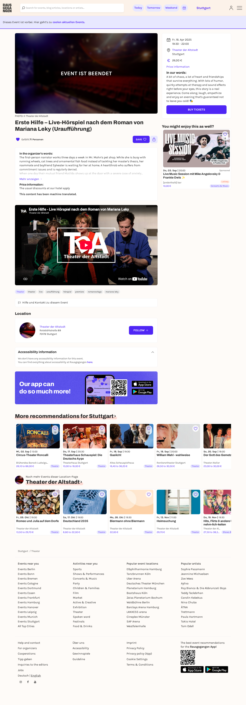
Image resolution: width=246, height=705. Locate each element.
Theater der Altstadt (185, 50)
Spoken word (81, 616)
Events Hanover (28, 607)
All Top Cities (26, 626)
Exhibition (80, 607)
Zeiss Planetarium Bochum (144, 597)
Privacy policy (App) (139, 653)
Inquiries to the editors (33, 664)
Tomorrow (153, 7)
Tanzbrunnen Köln (139, 574)
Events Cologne (28, 583)
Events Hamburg (29, 602)
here (89, 362)
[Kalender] (184, 8)
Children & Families (86, 588)
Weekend (171, 7)
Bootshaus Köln (137, 593)
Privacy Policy (135, 648)
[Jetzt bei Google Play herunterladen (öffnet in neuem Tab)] (142, 392)
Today (138, 7)
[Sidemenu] (239, 8)
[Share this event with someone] (154, 139)
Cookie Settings (137, 659)
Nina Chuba (189, 602)
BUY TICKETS (196, 109)
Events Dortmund (29, 588)
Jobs (21, 670)
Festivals (78, 621)
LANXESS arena (137, 612)
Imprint (132, 642)
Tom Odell (187, 626)
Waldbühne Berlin (138, 602)
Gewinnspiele (81, 653)
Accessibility (81, 648)
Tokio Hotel (188, 621)
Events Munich (28, 616)
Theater (20, 291)
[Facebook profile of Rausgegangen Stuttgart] (28, 682)
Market (77, 597)
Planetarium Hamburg (141, 588)
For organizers (27, 648)
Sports (77, 569)
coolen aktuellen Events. (69, 22)
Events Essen (26, 593)
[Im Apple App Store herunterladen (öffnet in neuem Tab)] (142, 384)
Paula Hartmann (192, 616)
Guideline (79, 659)
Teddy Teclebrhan (192, 593)
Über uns (78, 642)
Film (76, 593)
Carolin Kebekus (191, 597)
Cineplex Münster (138, 616)
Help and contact (29, 642)
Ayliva (185, 583)
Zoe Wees (187, 578)
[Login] (231, 8)
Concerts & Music (85, 578)
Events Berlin (26, 569)
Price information (178, 66)
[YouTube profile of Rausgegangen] (35, 682)
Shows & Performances (88, 574)
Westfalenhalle (136, 626)
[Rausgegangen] (7, 8)
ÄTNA (184, 607)
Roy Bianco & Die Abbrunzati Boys (203, 588)
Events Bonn (26, 574)
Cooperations (26, 653)
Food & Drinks (82, 626)
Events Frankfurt (29, 597)
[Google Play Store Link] (216, 669)
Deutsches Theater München (145, 583)
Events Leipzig (27, 612)
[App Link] (188, 657)
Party (76, 583)
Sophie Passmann (193, 569)
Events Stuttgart (29, 621)
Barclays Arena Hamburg (143, 607)
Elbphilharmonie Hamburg (144, 569)
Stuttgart (23, 551)
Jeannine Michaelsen (195, 574)
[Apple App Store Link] (192, 669)
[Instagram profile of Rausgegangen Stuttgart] (21, 682)
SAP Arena (133, 621)
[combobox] (72, 8)
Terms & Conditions (140, 664)
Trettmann (188, 612)
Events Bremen (28, 578)
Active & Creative (84, 602)
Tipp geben (25, 659)
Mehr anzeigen (29, 179)
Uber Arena (134, 578)
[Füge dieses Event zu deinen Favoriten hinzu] (195, 428)
